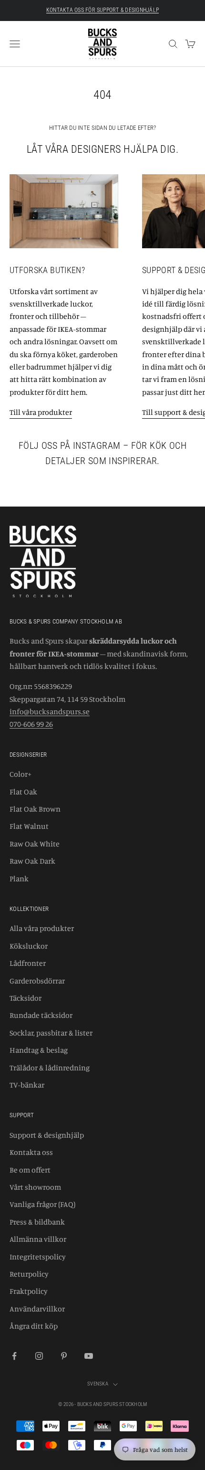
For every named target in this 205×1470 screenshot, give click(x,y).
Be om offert (30, 1169)
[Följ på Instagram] (39, 1356)
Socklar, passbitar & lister (51, 1032)
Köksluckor (29, 946)
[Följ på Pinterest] (64, 1356)
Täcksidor (25, 998)
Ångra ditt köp (34, 1326)
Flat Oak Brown (35, 809)
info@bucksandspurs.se (50, 711)
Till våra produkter (41, 412)
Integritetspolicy (38, 1256)
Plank (19, 878)
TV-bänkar (27, 1084)
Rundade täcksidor (41, 1015)
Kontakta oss (31, 1152)
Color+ (20, 774)
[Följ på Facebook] (14, 1356)
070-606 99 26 (31, 724)
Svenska (97, 1384)
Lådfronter (28, 963)
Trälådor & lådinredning (50, 1067)
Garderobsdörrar (37, 980)
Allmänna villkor (38, 1239)
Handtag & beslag (39, 1050)
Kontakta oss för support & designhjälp (102, 10)
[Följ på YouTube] (88, 1356)
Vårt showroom (35, 1187)
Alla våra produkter (42, 928)
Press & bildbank (37, 1222)
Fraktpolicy (29, 1291)
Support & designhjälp (47, 1135)
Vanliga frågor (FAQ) (42, 1204)
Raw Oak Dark (32, 861)
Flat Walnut (29, 826)
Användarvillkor (37, 1308)
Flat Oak (23, 791)
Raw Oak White (35, 843)
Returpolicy (29, 1274)
